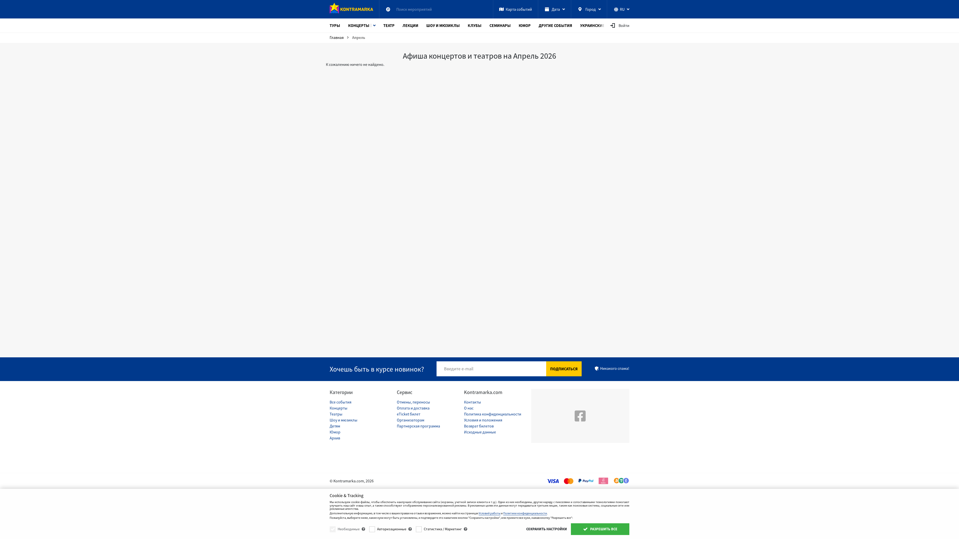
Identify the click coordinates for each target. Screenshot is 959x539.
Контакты (472, 402)
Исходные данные (480, 431)
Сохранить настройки (546, 529)
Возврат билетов (479, 425)
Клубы (474, 25)
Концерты (358, 25)
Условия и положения (483, 419)
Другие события (555, 25)
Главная (337, 37)
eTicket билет (408, 413)
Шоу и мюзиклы (343, 419)
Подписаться (564, 368)
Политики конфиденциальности (525, 513)
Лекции (410, 25)
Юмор (525, 25)
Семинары (500, 25)
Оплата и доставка (413, 407)
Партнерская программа (418, 425)
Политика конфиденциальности (492, 413)
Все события (340, 402)
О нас (469, 407)
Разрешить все (603, 529)
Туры (335, 25)
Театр (389, 25)
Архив (335, 437)
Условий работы (489, 513)
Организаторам (410, 419)
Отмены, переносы (413, 402)
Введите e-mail (459, 369)
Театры (336, 413)
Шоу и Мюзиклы (443, 25)
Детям (335, 425)
